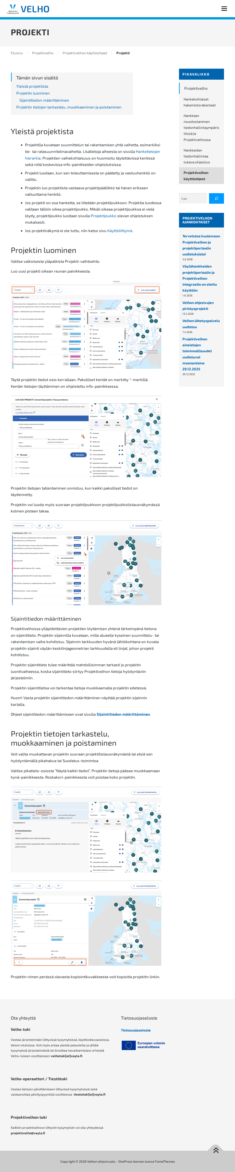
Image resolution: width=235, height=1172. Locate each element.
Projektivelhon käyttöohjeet (196, 176)
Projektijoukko (103, 215)
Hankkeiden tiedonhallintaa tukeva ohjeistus (197, 156)
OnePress (125, 1161)
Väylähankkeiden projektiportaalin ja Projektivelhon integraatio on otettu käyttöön (199, 278)
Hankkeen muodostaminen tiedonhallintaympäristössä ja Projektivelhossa (201, 128)
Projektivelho (196, 88)
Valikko (224, 9)
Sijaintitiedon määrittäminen (123, 714)
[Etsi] (216, 198)
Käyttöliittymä (119, 230)
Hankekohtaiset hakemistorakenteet (200, 102)
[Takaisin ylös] (215, 1150)
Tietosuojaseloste (136, 1030)
